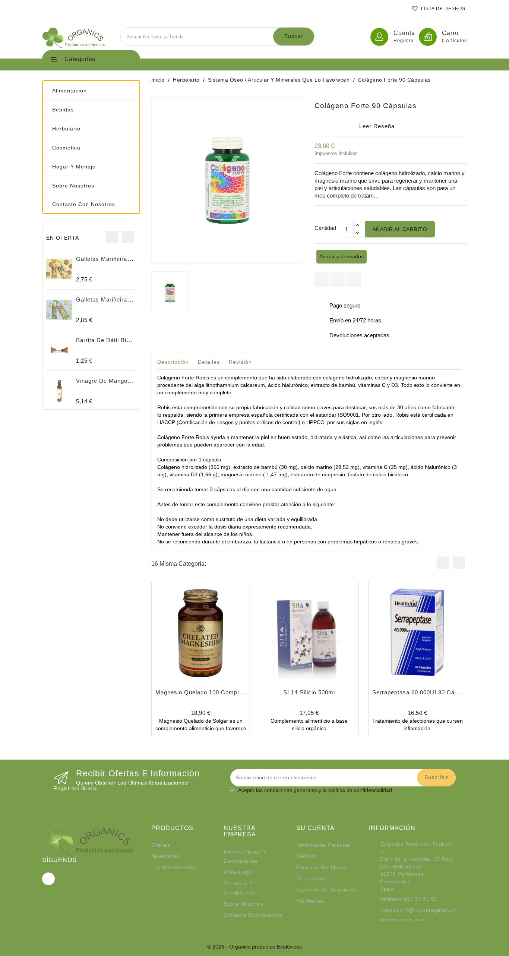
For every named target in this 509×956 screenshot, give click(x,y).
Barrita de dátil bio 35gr (110, 340)
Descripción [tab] (173, 362)
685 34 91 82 (420, 899)
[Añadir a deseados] (192, 653)
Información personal (323, 845)
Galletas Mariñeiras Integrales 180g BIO (132, 259)
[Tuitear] (338, 279)
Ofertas (160, 845)
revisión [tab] (240, 362)
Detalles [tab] (209, 362)
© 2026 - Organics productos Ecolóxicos (254, 947)
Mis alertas (310, 901)
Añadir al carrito (400, 229)
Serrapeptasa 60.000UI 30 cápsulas (422, 692)
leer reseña (377, 126)
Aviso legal (238, 872)
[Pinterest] (354, 279)
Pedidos (306, 856)
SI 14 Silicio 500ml (309, 692)
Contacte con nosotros (253, 915)
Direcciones (311, 878)
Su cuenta (315, 828)
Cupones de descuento (326, 890)
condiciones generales (290, 790)
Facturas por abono (321, 867)
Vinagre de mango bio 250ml (116, 381)
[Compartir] (321, 279)
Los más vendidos (174, 867)
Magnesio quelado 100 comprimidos (206, 692)
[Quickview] (209, 653)
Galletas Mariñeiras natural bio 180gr (128, 299)
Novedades (165, 856)
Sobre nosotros (243, 904)
